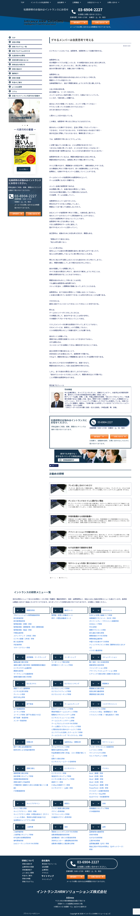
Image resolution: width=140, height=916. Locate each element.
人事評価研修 (18, 831)
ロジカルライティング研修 (61, 691)
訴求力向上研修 (19, 697)
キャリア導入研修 (20, 808)
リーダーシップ (70, 657)
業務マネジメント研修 (97, 630)
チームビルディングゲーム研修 (62, 720)
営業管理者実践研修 (21, 779)
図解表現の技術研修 (96, 665)
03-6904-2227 (105, 422)
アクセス (45, 872)
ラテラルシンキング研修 (60, 814)
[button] (31, 610)
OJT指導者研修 (19, 709)
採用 (104, 803)
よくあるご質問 (28, 872)
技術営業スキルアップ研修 (23, 776)
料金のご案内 (27, 875)
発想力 (66, 803)
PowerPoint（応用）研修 (98, 788)
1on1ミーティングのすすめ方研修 (26, 843)
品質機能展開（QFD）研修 (99, 843)
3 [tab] (27, 125)
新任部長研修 (18, 618)
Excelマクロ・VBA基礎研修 (99, 796)
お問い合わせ (112, 2)
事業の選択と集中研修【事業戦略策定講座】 (30, 665)
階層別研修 (31, 610)
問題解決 (105, 683)
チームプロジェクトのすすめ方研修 (64, 723)
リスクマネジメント (109, 704)
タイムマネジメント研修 (60, 747)
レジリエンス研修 (95, 750)
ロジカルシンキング (71, 683)
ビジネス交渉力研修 (21, 691)
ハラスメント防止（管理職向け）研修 (103, 711)
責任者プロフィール (49, 864)
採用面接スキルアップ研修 (99, 808)
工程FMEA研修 (94, 840)
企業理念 (45, 869)
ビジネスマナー (70, 768)
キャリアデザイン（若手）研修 (25, 811)
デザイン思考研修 (58, 811)
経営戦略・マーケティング (36, 657)
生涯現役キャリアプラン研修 (24, 820)
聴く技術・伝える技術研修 (99, 662)
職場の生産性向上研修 (59, 750)
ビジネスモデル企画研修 (23, 668)
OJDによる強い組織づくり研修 (100, 615)
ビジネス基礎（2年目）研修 (24, 638)
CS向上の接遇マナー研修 (60, 785)
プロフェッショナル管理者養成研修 (27, 615)
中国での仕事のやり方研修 (99, 641)
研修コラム (55, 465)
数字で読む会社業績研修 (23, 747)
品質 (104, 827)
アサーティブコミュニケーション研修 (103, 671)
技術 (66, 827)
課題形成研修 (18, 671)
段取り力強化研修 (58, 758)
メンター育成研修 (20, 720)
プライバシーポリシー (31, 913)
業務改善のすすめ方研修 (98, 635)
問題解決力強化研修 (96, 688)
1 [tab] (22, 125)
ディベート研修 (19, 694)
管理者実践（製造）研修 (23, 630)
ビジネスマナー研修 (58, 773)
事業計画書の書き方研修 (23, 677)
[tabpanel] (25, 110)
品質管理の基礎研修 (96, 831)
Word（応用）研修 (96, 782)
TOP (22, 2)
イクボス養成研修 (95, 650)
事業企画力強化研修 (21, 662)
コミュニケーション (109, 657)
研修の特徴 (26, 878)
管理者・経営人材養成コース (62, 615)
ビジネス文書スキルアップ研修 (62, 779)
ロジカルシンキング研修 (60, 688)
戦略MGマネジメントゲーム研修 (63, 714)
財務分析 (30, 742)
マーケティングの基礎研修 (23, 674)
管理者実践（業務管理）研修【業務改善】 (29, 627)
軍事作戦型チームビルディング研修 (64, 711)
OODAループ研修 (95, 624)
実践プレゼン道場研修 (22, 688)
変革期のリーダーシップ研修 (62, 665)
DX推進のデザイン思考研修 (61, 817)
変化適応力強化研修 (96, 633)
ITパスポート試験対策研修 (99, 791)
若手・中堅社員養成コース (61, 618)
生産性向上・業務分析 (72, 742)
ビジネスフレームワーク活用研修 (63, 761)
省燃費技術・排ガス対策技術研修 (63, 837)
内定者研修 (18, 644)
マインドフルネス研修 (97, 753)
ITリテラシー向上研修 (97, 793)
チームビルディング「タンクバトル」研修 (66, 735)
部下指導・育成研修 (21, 717)
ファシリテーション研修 (98, 668)
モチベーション (108, 742)
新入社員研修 (18, 641)
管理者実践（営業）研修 (23, 624)
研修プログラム (28, 881)
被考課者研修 (18, 840)
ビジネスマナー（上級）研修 (62, 788)
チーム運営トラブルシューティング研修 (66, 726)
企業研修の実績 (28, 867)
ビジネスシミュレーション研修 (62, 717)
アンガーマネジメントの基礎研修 (101, 747)
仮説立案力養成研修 (96, 691)
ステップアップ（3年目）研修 (25, 635)
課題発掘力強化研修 (96, 694)
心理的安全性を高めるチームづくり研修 (66, 729)
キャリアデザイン (33, 803)
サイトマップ (47, 879)
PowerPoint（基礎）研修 (98, 785)
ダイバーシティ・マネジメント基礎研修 (104, 621)
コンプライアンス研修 (97, 709)
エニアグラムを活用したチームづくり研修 (67, 732)
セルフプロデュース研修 (98, 755)
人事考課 (30, 827)
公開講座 (75, 2)
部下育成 (30, 704)
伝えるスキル (31, 683)
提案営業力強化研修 (21, 773)
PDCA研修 (93, 627)
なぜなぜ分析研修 (95, 837)
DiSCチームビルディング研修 (62, 709)
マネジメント (107, 610)
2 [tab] (25, 125)
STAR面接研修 (94, 811)
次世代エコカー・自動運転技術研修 (64, 840)
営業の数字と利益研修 (22, 782)
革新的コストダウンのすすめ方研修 (64, 831)
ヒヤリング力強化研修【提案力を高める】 (104, 674)
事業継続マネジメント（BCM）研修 (102, 618)
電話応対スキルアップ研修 (61, 776)
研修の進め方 (27, 864)
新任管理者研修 (19, 621)
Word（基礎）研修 (96, 779)
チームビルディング (71, 704)
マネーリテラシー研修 (22, 647)
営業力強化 (31, 768)
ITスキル (105, 768)
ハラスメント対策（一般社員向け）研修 (104, 714)
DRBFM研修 (93, 834)
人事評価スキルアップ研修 (23, 834)
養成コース (68, 610)
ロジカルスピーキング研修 (61, 694)
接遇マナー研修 (57, 782)
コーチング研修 (19, 711)
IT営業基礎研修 (19, 791)
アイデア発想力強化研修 (60, 808)
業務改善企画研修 (95, 638)
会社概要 (45, 867)
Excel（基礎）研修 (96, 773)
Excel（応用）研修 (96, 776)
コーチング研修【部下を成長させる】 (27, 714)
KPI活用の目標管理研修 (22, 837)
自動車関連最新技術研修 (60, 834)
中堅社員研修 (18, 633)
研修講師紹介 (27, 869)
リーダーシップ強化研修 (60, 662)
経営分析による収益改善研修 (24, 750)
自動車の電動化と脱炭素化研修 (62, 843)
